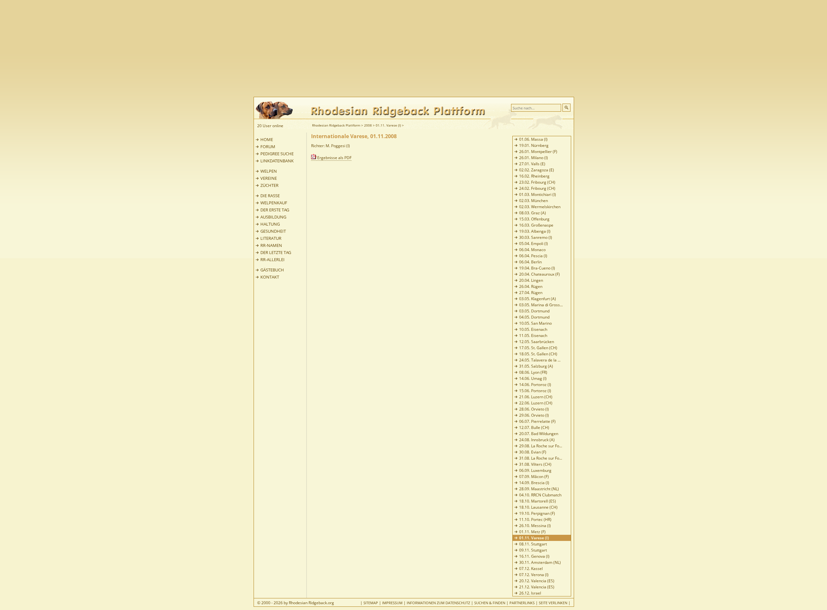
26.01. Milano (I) (533, 157)
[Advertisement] (439, 48)
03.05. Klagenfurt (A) (537, 298)
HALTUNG (270, 224)
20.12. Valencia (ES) (536, 581)
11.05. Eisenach (533, 335)
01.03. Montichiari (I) (537, 194)
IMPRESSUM (392, 602)
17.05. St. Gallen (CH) (538, 348)
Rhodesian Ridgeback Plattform (336, 125)
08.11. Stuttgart (533, 544)
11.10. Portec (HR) (535, 519)
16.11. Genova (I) (534, 556)
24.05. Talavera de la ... (539, 360)
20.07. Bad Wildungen (538, 433)
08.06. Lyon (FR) (533, 372)
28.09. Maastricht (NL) (539, 489)
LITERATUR (270, 238)
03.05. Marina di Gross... (541, 305)
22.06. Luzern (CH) (535, 403)
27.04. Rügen (530, 292)
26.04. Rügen (530, 286)
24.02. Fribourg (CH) (537, 188)
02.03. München (533, 200)
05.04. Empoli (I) (533, 243)
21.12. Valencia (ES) (536, 587)
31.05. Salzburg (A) (536, 366)
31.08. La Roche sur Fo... (540, 458)
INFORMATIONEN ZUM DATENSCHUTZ (438, 602)
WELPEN (268, 171)
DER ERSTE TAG (274, 210)
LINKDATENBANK (277, 161)
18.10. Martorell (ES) (537, 501)
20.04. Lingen (531, 280)
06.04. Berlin (530, 262)
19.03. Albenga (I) (534, 231)
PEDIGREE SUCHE (277, 154)
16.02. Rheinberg (534, 176)
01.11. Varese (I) (388, 125)
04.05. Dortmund (534, 317)
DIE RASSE (270, 195)
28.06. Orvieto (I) (534, 409)
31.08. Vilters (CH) (535, 464)
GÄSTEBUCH (272, 270)
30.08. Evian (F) (532, 452)
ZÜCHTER (269, 185)
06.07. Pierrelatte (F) (537, 421)
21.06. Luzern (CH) (535, 397)
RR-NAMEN (271, 245)
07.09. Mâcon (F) (534, 476)
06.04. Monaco (532, 249)
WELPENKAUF (273, 203)
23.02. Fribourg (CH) (537, 182)
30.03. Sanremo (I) (535, 237)
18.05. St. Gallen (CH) (538, 354)
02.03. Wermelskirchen (539, 206)
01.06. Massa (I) (533, 139)
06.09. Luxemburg (535, 470)
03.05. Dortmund (534, 311)
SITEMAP (370, 602)
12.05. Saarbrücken (536, 341)
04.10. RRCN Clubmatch (540, 495)
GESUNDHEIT (273, 231)
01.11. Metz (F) (532, 531)
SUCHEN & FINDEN (489, 602)
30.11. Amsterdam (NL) (540, 562)
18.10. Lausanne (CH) (538, 507)
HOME (266, 139)
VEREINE (268, 178)
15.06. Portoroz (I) (535, 390)
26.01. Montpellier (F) (538, 151)
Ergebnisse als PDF (333, 157)
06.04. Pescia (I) (533, 256)
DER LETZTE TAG (275, 252)
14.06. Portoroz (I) (535, 384)
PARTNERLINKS (522, 602)
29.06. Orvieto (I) (534, 415)
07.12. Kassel (531, 568)
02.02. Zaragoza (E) (536, 170)
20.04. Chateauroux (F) (539, 274)
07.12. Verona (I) (534, 574)
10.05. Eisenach (533, 329)
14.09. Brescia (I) (534, 482)
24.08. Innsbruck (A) (537, 439)
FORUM (267, 146)
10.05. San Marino (535, 323)
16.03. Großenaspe (536, 225)
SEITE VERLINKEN (553, 602)
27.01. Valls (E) (532, 164)
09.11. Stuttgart (533, 550)
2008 (368, 125)
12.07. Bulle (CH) (534, 427)
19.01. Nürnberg (534, 145)
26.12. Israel (530, 593)
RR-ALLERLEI (272, 259)
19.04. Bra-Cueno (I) (537, 268)
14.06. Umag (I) (533, 378)
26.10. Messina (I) (535, 525)
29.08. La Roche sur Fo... (540, 446)
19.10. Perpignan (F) (537, 513)
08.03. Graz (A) (532, 213)
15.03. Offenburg (534, 219)
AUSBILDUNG (273, 217)
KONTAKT (269, 277)
